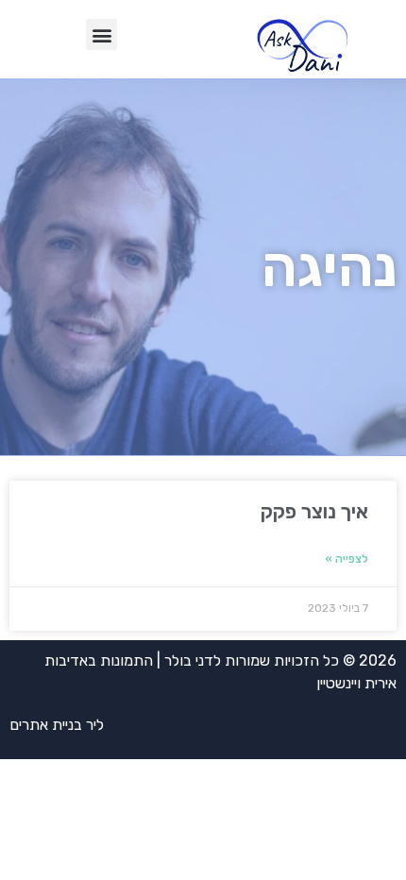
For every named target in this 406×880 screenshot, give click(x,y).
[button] (101, 34)
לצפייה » (346, 559)
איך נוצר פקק (314, 511)
